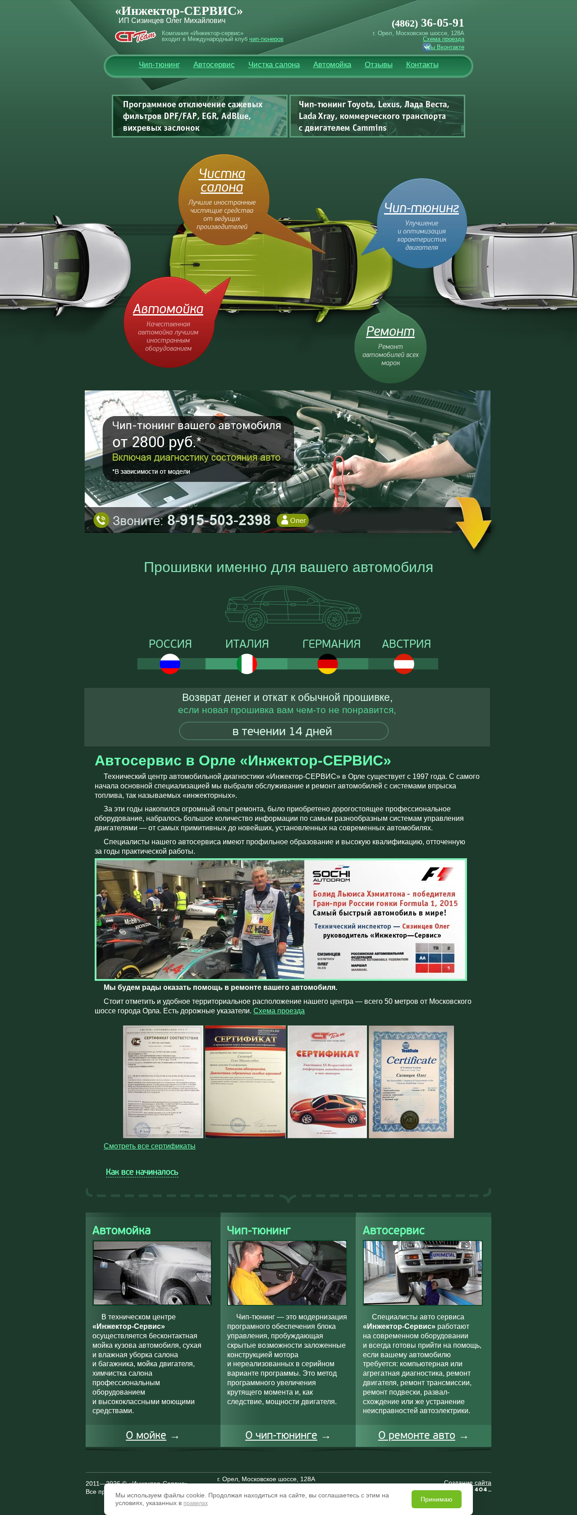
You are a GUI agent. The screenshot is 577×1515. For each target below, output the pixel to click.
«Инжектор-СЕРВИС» (179, 11)
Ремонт (390, 331)
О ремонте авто (416, 1435)
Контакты (422, 64)
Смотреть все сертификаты (150, 1146)
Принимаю (437, 1499)
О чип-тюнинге (281, 1435)
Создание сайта (467, 1482)
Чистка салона (274, 64)
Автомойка (332, 64)
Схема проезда (443, 39)
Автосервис (214, 64)
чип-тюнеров (266, 39)
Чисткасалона (222, 180)
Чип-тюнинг (159, 64)
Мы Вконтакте (445, 47)
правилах (195, 1503)
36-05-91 (428, 22)
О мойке (146, 1435)
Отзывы (379, 64)
